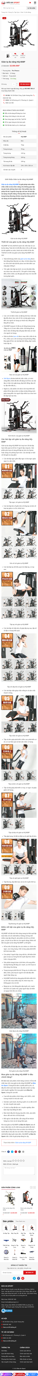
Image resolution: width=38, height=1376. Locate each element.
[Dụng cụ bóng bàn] (31, 1252)
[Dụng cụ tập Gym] (14, 1239)
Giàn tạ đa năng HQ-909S (9, 1209)
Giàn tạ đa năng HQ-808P (10, 184)
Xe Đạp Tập (6, 1233)
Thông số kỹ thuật (22, 56)
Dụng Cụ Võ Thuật (31, 1246)
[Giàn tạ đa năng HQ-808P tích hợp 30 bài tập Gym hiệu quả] (19, 33)
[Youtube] (23, 1278)
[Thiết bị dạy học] (6, 1239)
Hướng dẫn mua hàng (7, 1356)
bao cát (15, 336)
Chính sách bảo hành (26, 1362)
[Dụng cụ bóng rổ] (14, 1252)
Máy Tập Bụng (31, 1234)
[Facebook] (8, 1151)
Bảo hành (5, 73)
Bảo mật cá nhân (25, 1356)
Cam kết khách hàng (7, 1353)
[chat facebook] (6, 1374)
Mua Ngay (26, 84)
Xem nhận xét (15, 56)
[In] (22, 1151)
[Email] (19, 1151)
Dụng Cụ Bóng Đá (6, 1258)
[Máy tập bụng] (31, 1227)
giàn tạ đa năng (25, 259)
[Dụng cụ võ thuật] (31, 1239)
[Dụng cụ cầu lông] (23, 1252)
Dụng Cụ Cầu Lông (23, 1258)
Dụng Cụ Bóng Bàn (31, 1258)
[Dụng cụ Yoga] (23, 1239)
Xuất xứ (5, 76)
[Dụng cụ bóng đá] (6, 1252)
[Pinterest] (15, 1151)
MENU (35, 4)
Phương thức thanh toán (8, 1359)
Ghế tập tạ (7, 378)
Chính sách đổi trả (25, 1350)
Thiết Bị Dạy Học (6, 1246)
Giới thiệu (4, 1350)
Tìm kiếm (32, 8)
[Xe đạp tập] (6, 1227)
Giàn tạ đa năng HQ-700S (26, 1209)
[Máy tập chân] (23, 1227)
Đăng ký (30, 1272)
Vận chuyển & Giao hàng (8, 1362)
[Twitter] (12, 1151)
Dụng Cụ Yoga (23, 1246)
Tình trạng (6, 78)
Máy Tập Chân (23, 1234)
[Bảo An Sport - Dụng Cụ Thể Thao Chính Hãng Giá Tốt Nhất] (10, 3)
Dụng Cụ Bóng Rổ (14, 1258)
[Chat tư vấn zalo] (31, 1374)
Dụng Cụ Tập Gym (14, 1246)
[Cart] (30, 2)
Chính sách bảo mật (26, 1353)
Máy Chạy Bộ (14, 1233)
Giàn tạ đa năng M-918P (23, 1142)
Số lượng (3, 84)
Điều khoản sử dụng (26, 1359)
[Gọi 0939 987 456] (19, 1374)
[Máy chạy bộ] (14, 1227)
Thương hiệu (6, 70)
